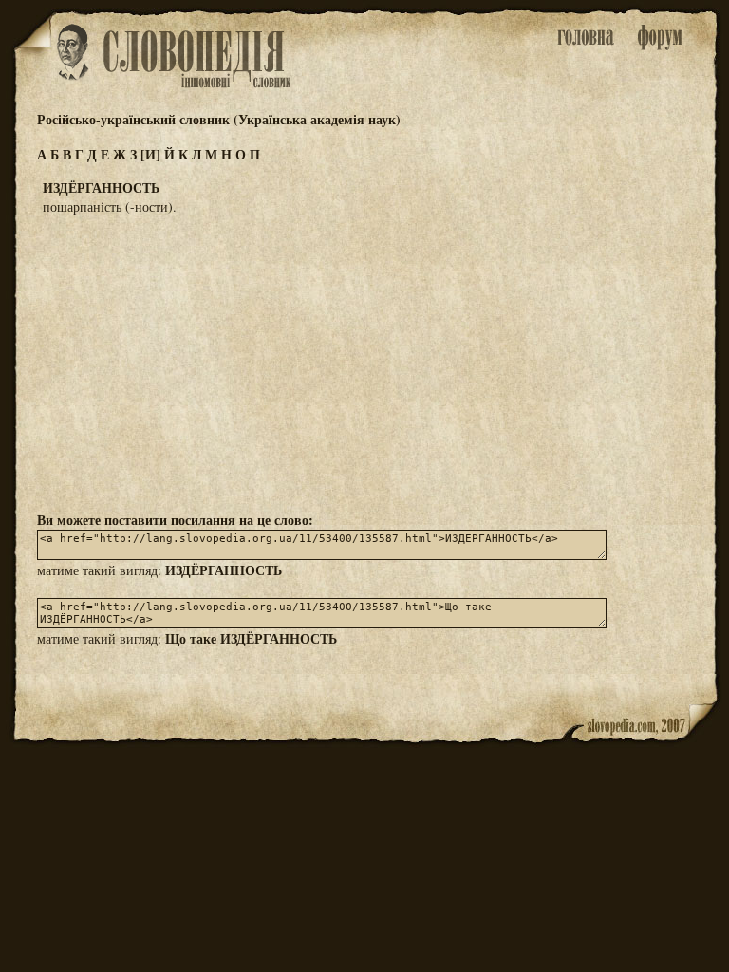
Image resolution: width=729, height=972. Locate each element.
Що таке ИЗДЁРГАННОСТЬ (251, 638)
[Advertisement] (364, 362)
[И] (150, 154)
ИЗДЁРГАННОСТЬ (223, 570)
